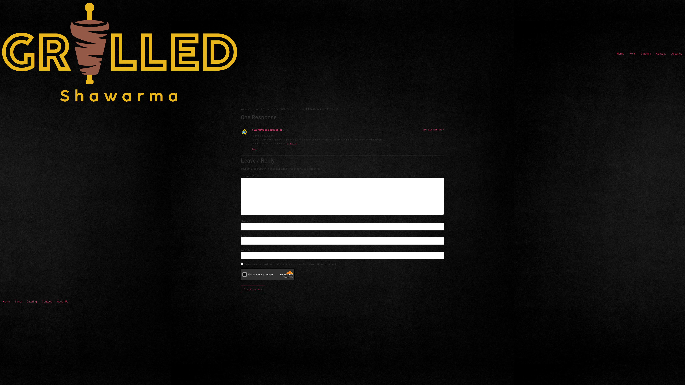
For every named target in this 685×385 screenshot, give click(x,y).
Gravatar (292, 143)
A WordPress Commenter (267, 129)
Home (620, 53)
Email (245, 235)
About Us (676, 53)
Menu (632, 53)
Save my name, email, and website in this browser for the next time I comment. (290, 264)
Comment (247, 175)
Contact (661, 53)
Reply (254, 149)
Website (246, 249)
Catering (646, 53)
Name (245, 221)
